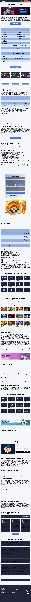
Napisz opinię (26, 516)
